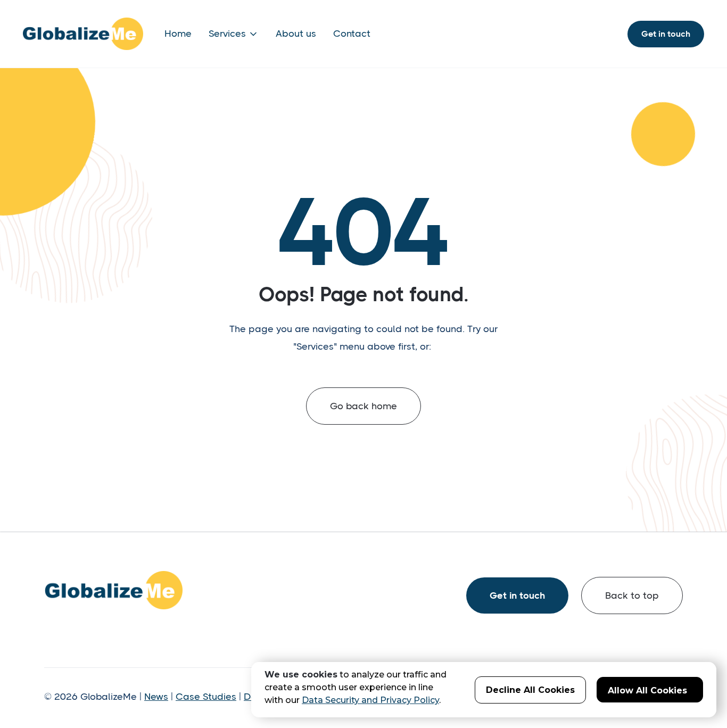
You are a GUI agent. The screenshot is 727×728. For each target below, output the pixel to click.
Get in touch (665, 34)
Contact (351, 33)
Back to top (632, 595)
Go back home (363, 406)
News (156, 696)
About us (296, 33)
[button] (233, 33)
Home (178, 33)
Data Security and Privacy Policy (370, 700)
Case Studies (206, 696)
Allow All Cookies (647, 690)
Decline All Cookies (530, 690)
